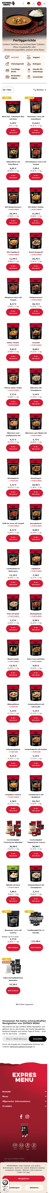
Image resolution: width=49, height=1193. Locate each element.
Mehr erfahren (13, 947)
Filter (9, 90)
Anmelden (37, 1039)
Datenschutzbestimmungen (21, 1047)
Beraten (40, 90)
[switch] (5, 1189)
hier (28, 1172)
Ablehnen (34, 1188)
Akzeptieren (23, 1179)
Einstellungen (13, 1188)
